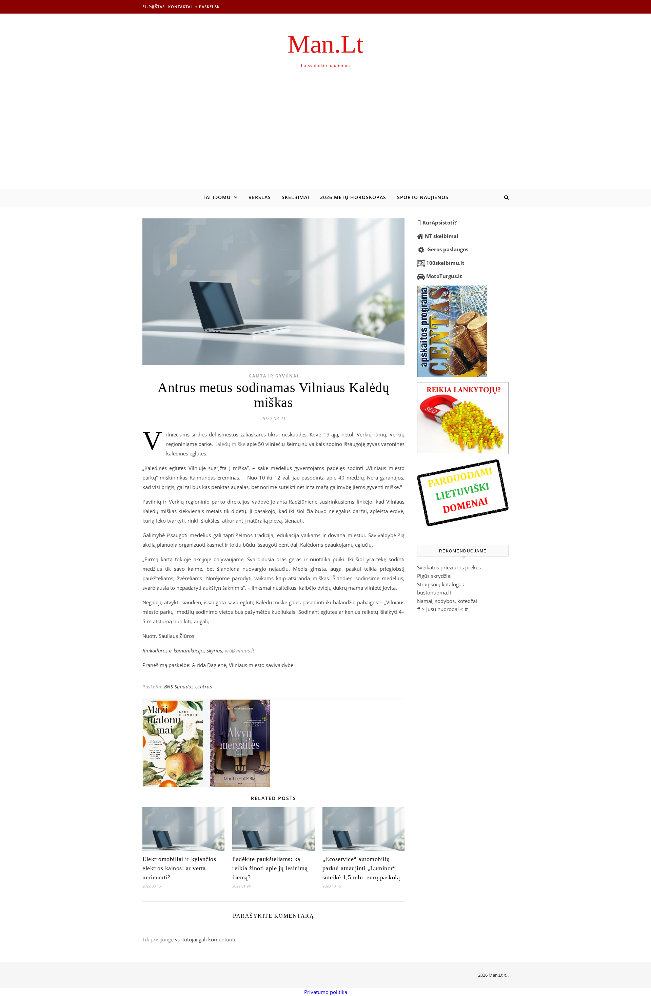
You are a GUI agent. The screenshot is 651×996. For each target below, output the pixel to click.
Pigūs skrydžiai (434, 575)
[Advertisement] (325, 139)
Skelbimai (295, 197)
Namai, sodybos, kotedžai (447, 601)
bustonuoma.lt (434, 592)
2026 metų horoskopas (353, 197)
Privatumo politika (325, 992)
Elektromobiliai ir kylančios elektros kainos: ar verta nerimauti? (179, 868)
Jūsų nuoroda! (442, 609)
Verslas (260, 197)
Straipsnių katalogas (440, 584)
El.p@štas (153, 6)
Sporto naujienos (423, 197)
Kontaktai (180, 6)
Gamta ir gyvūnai (274, 376)
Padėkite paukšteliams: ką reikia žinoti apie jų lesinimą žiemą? (270, 868)
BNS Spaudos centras (188, 686)
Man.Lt (325, 44)
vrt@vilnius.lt (239, 650)
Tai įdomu (217, 197)
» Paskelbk (207, 6)
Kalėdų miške (229, 444)
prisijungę (162, 939)
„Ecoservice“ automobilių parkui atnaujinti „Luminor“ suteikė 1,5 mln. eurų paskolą (361, 868)
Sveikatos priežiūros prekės (449, 567)
